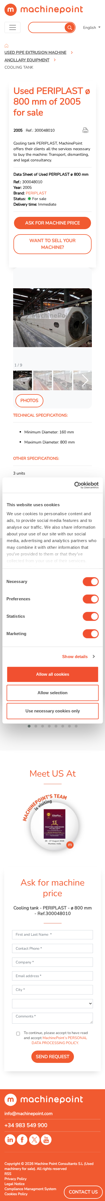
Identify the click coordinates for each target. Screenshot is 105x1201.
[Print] (86, 130)
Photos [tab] (29, 401)
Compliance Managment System (30, 1188)
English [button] (90, 27)
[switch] (91, 598)
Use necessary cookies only (52, 710)
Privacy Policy (15, 1178)
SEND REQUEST (52, 1057)
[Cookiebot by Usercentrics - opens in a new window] (75, 485)
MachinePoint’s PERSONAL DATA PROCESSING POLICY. (59, 1040)
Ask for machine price (52, 223)
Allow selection (52, 692)
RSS (7, 1173)
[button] (85, 318)
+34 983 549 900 (25, 1125)
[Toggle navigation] (12, 27)
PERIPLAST (36, 193)
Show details (75, 656)
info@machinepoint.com (28, 1114)
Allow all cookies (52, 674)
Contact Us (83, 1192)
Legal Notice (14, 1183)
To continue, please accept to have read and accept (55, 1038)
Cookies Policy (15, 1194)
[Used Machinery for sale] (43, 12)
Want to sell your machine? (52, 244)
